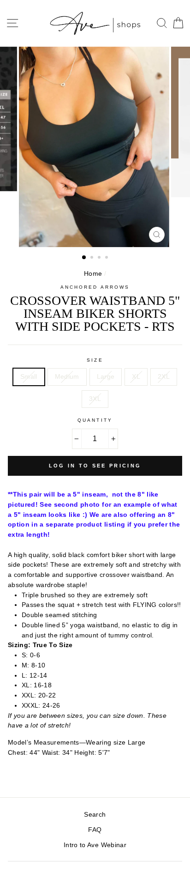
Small (28, 376)
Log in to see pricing (95, 465)
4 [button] (107, 258)
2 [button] (92, 258)
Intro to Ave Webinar (95, 845)
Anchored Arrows (95, 287)
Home (93, 273)
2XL (164, 376)
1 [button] (84, 257)
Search (95, 814)
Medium (67, 376)
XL (136, 376)
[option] (95, 147)
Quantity (94, 420)
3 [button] (100, 258)
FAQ (94, 829)
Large (106, 376)
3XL (95, 398)
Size (95, 360)
